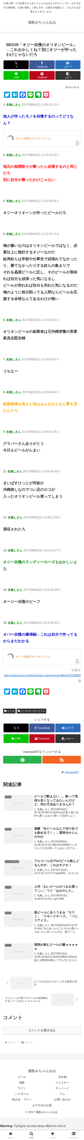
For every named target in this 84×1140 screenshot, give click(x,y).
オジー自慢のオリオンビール (33, 138)
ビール (10, 711)
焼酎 (22, 1082)
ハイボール (22, 1093)
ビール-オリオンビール (33, 711)
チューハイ (62, 1088)
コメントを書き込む (42, 1030)
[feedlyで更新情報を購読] (22, 760)
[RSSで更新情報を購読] (61, 760)
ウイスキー (62, 1082)
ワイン (22, 1088)
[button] (67, 75)
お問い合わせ (62, 1099)
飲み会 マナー (21, 1099)
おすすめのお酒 (42, 1105)
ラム (62, 1093)
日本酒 (62, 1076)
